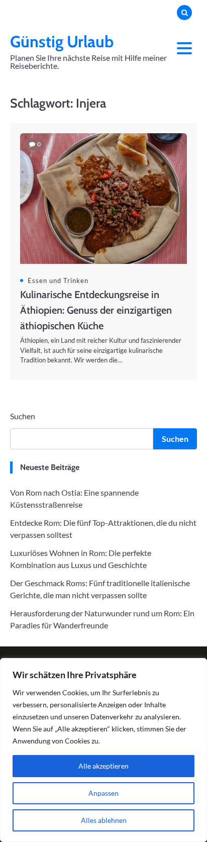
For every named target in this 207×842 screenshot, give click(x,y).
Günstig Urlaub (62, 41)
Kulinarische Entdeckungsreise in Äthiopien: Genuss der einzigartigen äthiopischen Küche (96, 310)
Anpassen (103, 793)
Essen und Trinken (58, 280)
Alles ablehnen (104, 820)
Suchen (22, 416)
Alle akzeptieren (103, 766)
